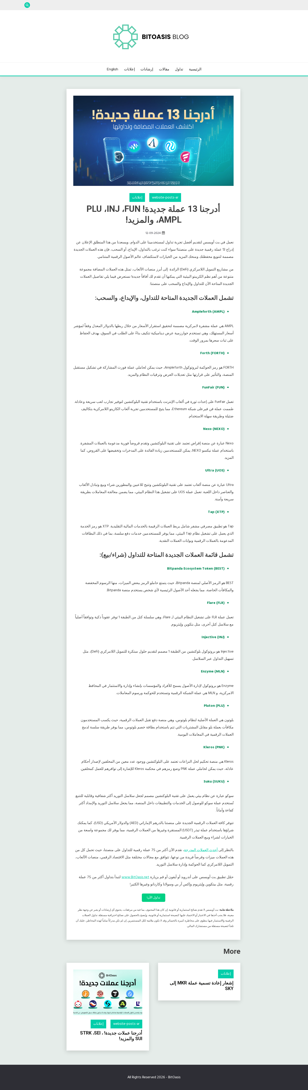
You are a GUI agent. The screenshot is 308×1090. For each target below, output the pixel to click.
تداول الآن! (153, 897)
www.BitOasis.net (135, 877)
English (112, 69)
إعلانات (129, 69)
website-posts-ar (165, 197)
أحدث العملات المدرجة (201, 850)
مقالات (164, 69)
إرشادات (146, 69)
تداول (179, 69)
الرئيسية (195, 69)
